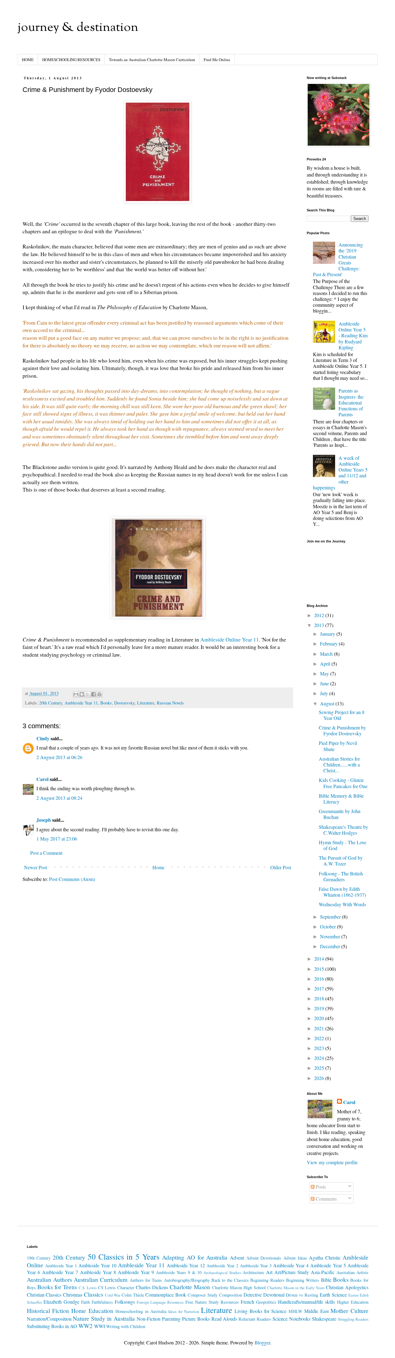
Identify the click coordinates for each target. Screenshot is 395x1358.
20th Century (50, 703)
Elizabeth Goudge (61, 1301)
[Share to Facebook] (93, 694)
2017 (319, 988)
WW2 (85, 1326)
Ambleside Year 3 (256, 1266)
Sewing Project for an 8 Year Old (341, 715)
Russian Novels (170, 703)
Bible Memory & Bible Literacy (341, 798)
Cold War (112, 1295)
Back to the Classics (230, 1280)
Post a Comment (46, 852)
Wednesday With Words (342, 904)
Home (158, 867)
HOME (28, 59)
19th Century (39, 1258)
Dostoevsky (124, 703)
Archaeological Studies (222, 1272)
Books (106, 703)
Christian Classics (44, 1294)
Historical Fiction (48, 1310)
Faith (85, 1302)
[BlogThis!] (82, 694)
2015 (319, 969)
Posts (320, 1186)
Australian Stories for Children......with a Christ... (339, 764)
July (324, 693)
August (327, 703)
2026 (319, 1078)
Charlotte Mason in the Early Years (296, 1287)
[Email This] (76, 694)
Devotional (274, 1294)
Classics (93, 1294)
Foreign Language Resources (160, 1302)
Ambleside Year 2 (222, 1266)
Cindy (42, 738)
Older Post (280, 867)
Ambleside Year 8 (98, 1272)
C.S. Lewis (88, 1287)
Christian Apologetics (347, 1287)
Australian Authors (49, 1279)
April (325, 663)
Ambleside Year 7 (60, 1272)
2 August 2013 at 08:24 (59, 798)
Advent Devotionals (263, 1258)
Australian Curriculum (100, 1279)
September (331, 916)
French (247, 1301)
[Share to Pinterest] (99, 694)
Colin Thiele (133, 1295)
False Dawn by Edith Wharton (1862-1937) (342, 892)
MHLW (295, 1311)
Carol (42, 779)
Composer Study (203, 1295)
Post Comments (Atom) (72, 879)
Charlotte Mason (190, 1287)
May (325, 673)
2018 (319, 998)
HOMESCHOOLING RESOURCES (71, 59)
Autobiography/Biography (187, 1280)
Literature (145, 703)
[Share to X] (88, 694)
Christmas (72, 1294)
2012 (319, 615)
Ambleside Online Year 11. (230, 639)
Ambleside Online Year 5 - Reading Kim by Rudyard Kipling (353, 335)
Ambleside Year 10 (97, 1265)
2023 (319, 1048)
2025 (319, 1068)
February (329, 643)
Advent (237, 1257)
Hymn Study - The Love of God (342, 845)
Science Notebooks (291, 1318)
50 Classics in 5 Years (124, 1256)
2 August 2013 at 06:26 (59, 757)
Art (269, 1272)
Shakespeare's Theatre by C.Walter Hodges (343, 830)
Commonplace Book (165, 1294)
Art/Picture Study (291, 1272)
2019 (319, 1008)
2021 (319, 1028)
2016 (319, 978)
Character (125, 1287)
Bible (326, 1280)
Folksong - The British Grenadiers (341, 876)
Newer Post (35, 867)
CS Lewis (107, 1287)
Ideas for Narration (183, 1311)
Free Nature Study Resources (212, 1302)
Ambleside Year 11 (81, 703)
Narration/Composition (49, 1318)
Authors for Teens (146, 1280)
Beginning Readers (267, 1280)
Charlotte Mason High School (239, 1287)
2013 (319, 625)
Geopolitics (266, 1302)
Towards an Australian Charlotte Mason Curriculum (152, 59)
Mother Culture (349, 1310)
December (330, 946)
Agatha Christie (324, 1257)
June (325, 683)
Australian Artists (352, 1272)
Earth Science (333, 1294)
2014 (319, 958)
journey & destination (78, 28)
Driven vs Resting (302, 1295)
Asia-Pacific (323, 1272)
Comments (325, 1198)
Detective (252, 1294)
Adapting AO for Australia (194, 1257)
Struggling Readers (353, 1319)
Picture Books (196, 1318)
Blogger (262, 1342)
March (327, 653)
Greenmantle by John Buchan (339, 814)
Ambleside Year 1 (61, 1266)
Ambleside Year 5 (328, 1265)
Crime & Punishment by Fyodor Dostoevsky (342, 730)
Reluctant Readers (255, 1319)
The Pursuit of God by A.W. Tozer (341, 860)
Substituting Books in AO (52, 1326)
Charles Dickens (152, 1287)
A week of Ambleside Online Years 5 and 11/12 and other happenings (340, 473)
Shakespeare (324, 1318)
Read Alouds (224, 1318)
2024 (319, 1058)
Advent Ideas (295, 1258)
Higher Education (352, 1302)
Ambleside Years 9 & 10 (179, 1272)
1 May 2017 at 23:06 (56, 838)
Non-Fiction (148, 1318)
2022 (319, 1038)
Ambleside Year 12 (186, 1265)
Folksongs (125, 1301)
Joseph (43, 819)
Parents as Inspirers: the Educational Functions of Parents (351, 402)
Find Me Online (217, 59)
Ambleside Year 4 (291, 1265)
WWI (99, 1326)
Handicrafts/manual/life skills (306, 1301)
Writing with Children (125, 1326)
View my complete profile (332, 1162)
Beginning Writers (302, 1280)
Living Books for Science (260, 1311)
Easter (353, 1295)
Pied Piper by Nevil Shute (338, 746)
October (328, 926)
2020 (319, 1018)
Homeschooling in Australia (140, 1311)
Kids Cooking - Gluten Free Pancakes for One (343, 783)
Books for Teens (57, 1287)
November (330, 936)
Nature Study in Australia (104, 1318)
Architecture (253, 1272)
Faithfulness (102, 1302)
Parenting (171, 1318)
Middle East (316, 1311)
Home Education (92, 1310)
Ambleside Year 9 (136, 1272)
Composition (230, 1295)
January (328, 633)
